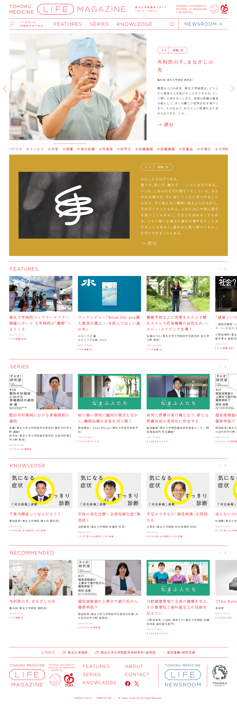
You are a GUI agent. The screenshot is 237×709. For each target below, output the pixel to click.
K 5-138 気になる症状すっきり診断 (27, 530)
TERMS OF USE (103, 698)
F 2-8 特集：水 (85, 349)
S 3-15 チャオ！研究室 (20, 448)
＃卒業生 (175, 149)
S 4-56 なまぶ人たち (157, 441)
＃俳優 (38, 149)
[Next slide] (232, 88)
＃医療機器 (137, 149)
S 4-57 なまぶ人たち (88, 441)
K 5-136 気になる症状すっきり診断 (165, 536)
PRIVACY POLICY (83, 698)
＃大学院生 (213, 149)
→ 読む (165, 126)
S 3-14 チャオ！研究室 (89, 627)
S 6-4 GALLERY (223, 617)
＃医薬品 (157, 149)
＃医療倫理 (115, 149)
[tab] (29, 142)
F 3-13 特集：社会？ (225, 348)
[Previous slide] (4, 88)
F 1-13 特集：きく (155, 349)
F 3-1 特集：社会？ (18, 338)
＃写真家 (77, 149)
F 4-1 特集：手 (16, 617)
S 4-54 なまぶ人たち (157, 633)
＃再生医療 (57, 149)
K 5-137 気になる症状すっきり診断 (96, 536)
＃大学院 (193, 149)
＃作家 (24, 149)
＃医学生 (95, 149)
